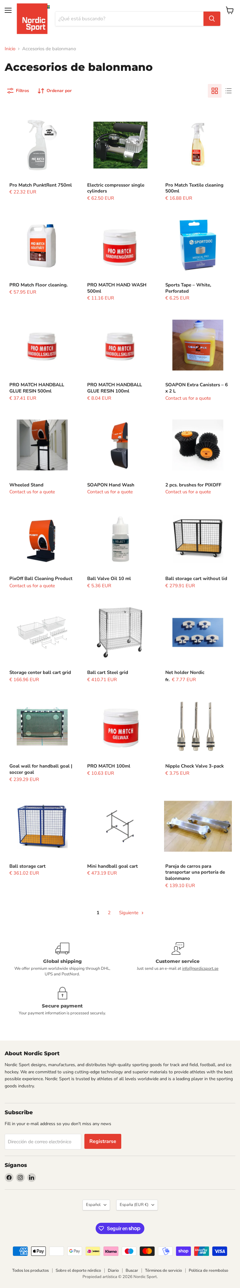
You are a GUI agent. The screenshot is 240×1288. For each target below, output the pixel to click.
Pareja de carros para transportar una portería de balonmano (195, 872)
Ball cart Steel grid (107, 672)
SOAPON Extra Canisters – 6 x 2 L (196, 388)
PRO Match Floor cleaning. (38, 285)
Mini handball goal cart (112, 866)
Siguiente (129, 913)
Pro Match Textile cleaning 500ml (194, 188)
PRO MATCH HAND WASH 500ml (117, 288)
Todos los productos (30, 1270)
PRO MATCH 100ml (108, 766)
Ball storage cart (27, 866)
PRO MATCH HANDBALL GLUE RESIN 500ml (36, 388)
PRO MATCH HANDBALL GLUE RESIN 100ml (114, 388)
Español (93, 1205)
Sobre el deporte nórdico (78, 1270)
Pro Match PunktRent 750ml (40, 185)
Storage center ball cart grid (40, 672)
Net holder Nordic (184, 672)
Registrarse (102, 1141)
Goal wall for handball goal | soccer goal (40, 769)
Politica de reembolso (208, 1270)
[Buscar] (211, 19)
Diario (113, 1270)
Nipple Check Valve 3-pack (194, 766)
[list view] (228, 91)
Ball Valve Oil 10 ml (109, 578)
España (134, 1205)
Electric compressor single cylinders (115, 188)
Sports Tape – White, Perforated (188, 288)
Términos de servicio (163, 1270)
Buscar (132, 1270)
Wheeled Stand (26, 485)
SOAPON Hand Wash (110, 485)
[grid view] (215, 91)
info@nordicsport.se (200, 968)
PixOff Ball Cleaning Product (40, 578)
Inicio (10, 48)
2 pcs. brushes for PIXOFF (193, 485)
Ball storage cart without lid (196, 578)
